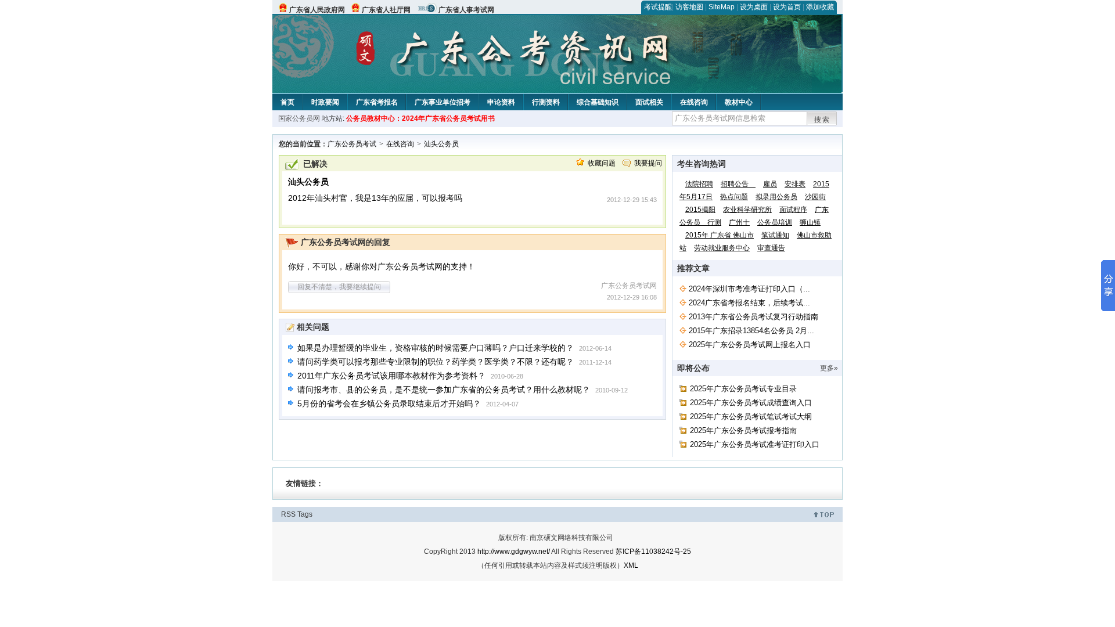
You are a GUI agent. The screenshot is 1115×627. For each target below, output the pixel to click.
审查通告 (771, 248)
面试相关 (649, 102)
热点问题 (734, 197)
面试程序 (793, 210)
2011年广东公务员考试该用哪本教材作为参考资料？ (391, 375)
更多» (829, 368)
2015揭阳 (700, 210)
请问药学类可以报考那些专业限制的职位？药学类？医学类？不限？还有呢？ (435, 361)
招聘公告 (738, 184)
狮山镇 (810, 222)
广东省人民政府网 (317, 10)
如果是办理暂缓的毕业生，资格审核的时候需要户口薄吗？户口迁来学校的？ (435, 347)
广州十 (739, 222)
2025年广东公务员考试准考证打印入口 (754, 444)
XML (631, 565)
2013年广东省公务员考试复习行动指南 (753, 316)
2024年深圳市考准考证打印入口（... (749, 288)
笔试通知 (775, 235)
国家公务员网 (299, 118)
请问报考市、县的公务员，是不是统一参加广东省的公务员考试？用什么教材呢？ (443, 389)
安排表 (795, 184)
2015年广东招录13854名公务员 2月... (751, 330)
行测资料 (546, 102)
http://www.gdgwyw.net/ (513, 551)
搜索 (822, 120)
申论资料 (501, 102)
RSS (288, 514)
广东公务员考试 (352, 144)
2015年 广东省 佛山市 (719, 235)
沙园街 (815, 197)
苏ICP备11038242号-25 (653, 551)
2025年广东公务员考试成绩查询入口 (751, 402)
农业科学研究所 (747, 210)
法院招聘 (699, 184)
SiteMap (721, 7)
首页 (287, 102)
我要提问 (648, 163)
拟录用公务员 (776, 197)
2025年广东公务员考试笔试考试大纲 (751, 416)
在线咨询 (694, 102)
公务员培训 (774, 222)
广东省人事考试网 (466, 10)
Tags (304, 514)
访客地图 (689, 7)
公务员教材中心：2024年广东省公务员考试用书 (420, 118)
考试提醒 (658, 7)
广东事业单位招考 (442, 102)
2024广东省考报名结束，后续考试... (749, 302)
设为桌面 (754, 7)
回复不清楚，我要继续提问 (339, 287)
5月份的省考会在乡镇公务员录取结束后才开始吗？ (389, 403)
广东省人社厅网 (386, 10)
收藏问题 (602, 163)
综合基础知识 (597, 102)
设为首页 (787, 7)
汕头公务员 (441, 144)
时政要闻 (325, 102)
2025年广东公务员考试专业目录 (743, 388)
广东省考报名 (377, 102)
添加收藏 (820, 7)
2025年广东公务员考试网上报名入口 (750, 344)
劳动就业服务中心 (722, 248)
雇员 (770, 184)
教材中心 (739, 102)
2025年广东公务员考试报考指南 (743, 430)
